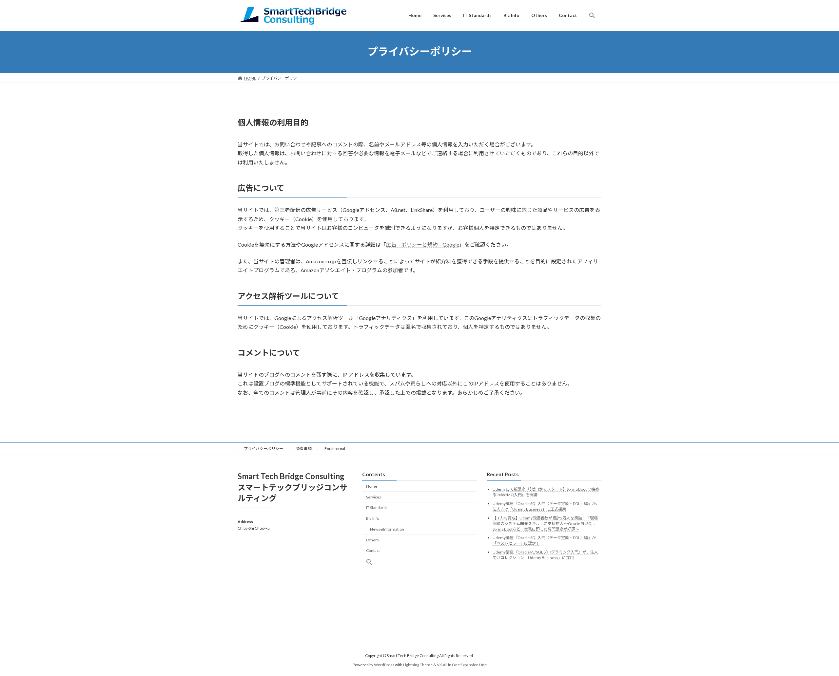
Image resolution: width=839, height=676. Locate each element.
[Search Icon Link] (592, 15)
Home (371, 486)
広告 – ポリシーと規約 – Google (422, 244)
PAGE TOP (814, 649)
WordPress (384, 664)
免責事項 (304, 448)
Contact (373, 550)
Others (372, 539)
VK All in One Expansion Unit (462, 664)
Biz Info (372, 518)
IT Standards (377, 507)
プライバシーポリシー (263, 448)
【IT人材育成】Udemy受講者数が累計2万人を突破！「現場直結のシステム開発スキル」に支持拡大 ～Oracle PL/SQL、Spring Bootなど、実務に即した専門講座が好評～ (545, 523)
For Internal (334, 448)
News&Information (387, 529)
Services (373, 496)
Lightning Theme (418, 664)
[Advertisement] (295, 588)
